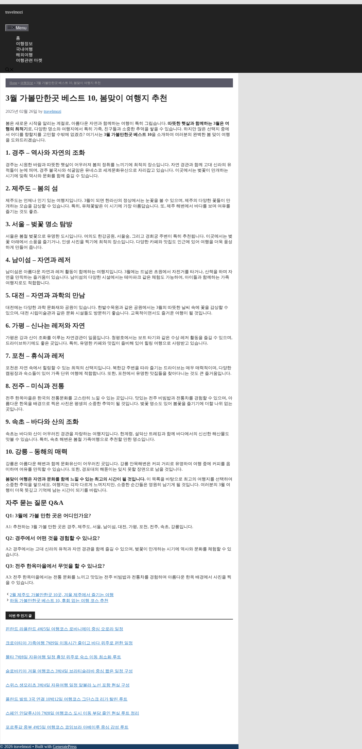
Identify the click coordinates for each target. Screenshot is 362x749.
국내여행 (24, 49)
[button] (9, 70)
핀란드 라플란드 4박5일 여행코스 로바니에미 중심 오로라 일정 (64, 629)
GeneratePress (65, 746)
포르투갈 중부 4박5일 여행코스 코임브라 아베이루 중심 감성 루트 (67, 727)
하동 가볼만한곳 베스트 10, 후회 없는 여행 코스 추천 (59, 600)
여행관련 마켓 (29, 60)
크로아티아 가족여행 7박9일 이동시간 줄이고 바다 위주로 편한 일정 (69, 643)
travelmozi (14, 12)
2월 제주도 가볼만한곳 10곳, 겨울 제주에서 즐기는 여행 (62, 594)
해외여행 (24, 54)
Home (13, 83)
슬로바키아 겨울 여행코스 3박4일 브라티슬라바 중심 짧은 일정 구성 (69, 671)
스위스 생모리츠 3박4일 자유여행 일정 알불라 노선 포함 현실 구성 (68, 685)
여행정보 (24, 43)
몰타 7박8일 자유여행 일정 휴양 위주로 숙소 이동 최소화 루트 (63, 657)
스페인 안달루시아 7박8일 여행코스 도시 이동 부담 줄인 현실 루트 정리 (72, 713)
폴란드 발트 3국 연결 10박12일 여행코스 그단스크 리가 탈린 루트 (66, 699)
